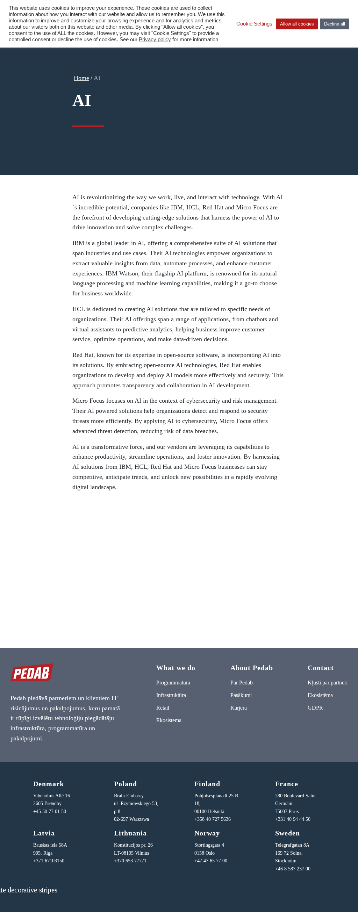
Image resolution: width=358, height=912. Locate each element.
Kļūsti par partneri (328, 682)
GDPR (315, 708)
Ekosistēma (168, 720)
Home (81, 77)
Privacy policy (155, 39)
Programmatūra (173, 682)
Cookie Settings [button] (254, 24)
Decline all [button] (334, 24)
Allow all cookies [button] (297, 24)
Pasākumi (241, 695)
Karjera (238, 708)
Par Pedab (241, 682)
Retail (162, 708)
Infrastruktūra (171, 695)
